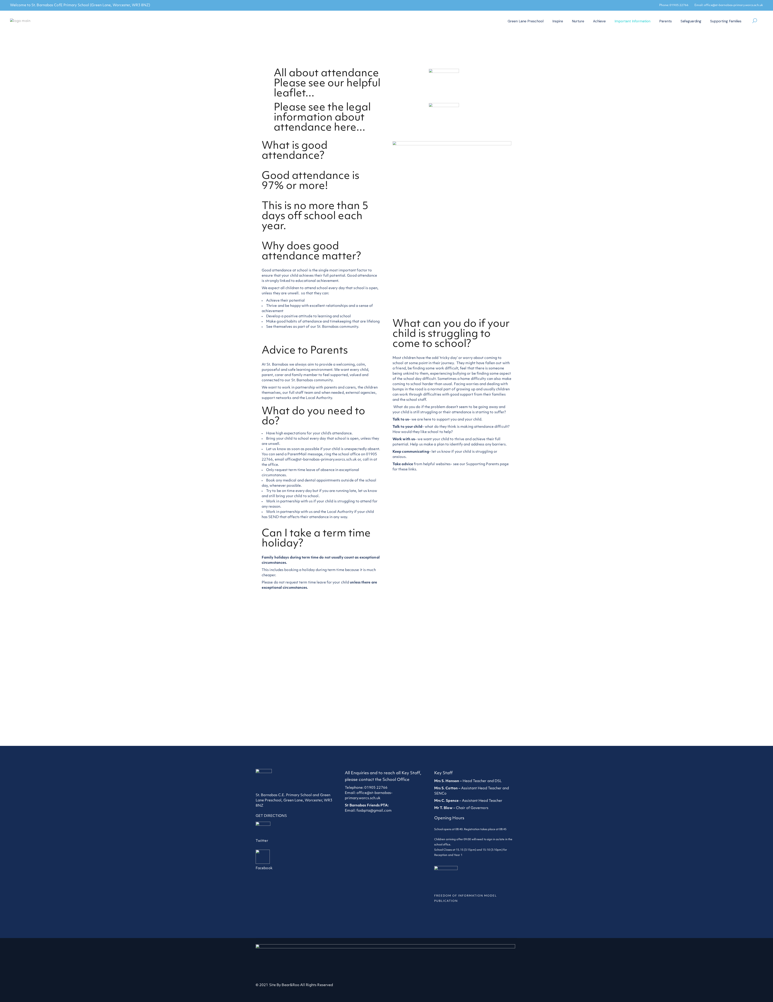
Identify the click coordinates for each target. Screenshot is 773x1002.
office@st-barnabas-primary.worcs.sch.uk (733, 5)
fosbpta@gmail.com (374, 810)
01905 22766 (679, 5)
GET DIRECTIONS (271, 816)
